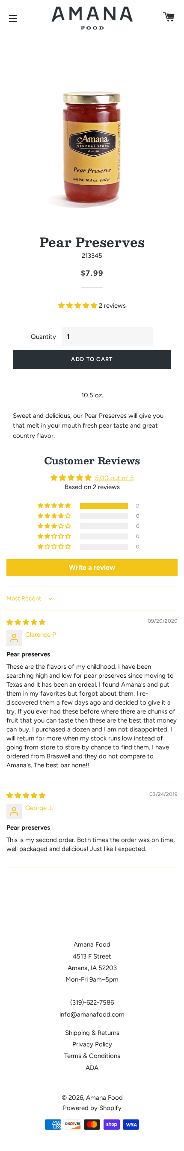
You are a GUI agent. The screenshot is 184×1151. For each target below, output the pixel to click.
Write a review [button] (92, 567)
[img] (25, 622)
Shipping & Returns (92, 1033)
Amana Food (104, 1097)
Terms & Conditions (92, 1056)
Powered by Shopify (92, 1108)
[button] (78, 305)
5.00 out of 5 (114, 478)
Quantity (43, 337)
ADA (92, 1068)
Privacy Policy (92, 1044)
